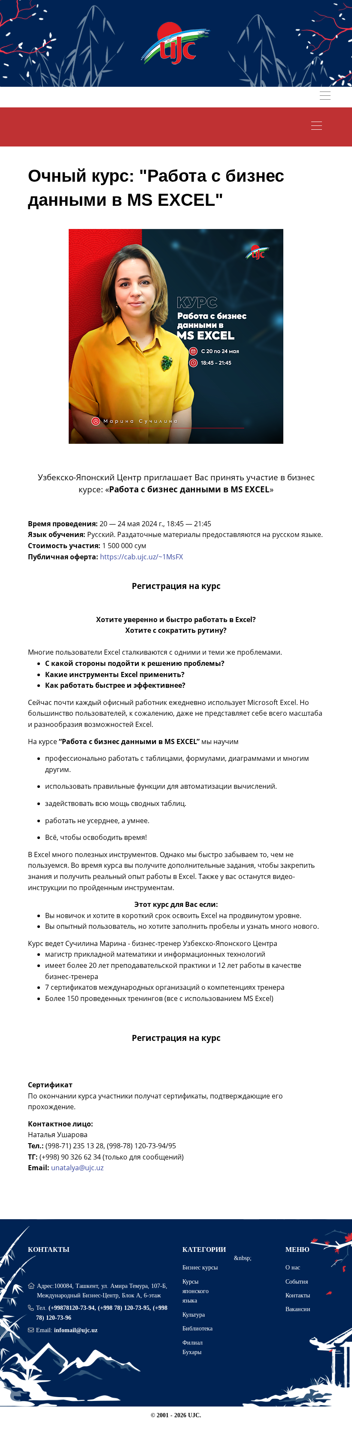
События (296, 1281)
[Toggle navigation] (325, 96)
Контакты (297, 1295)
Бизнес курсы (200, 1267)
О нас (292, 1267)
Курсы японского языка (195, 1291)
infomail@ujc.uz (75, 1330)
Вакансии (297, 1309)
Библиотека (197, 1328)
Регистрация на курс (176, 585)
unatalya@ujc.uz (77, 1167)
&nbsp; (243, 1258)
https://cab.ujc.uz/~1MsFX (141, 556)
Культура (193, 1315)
